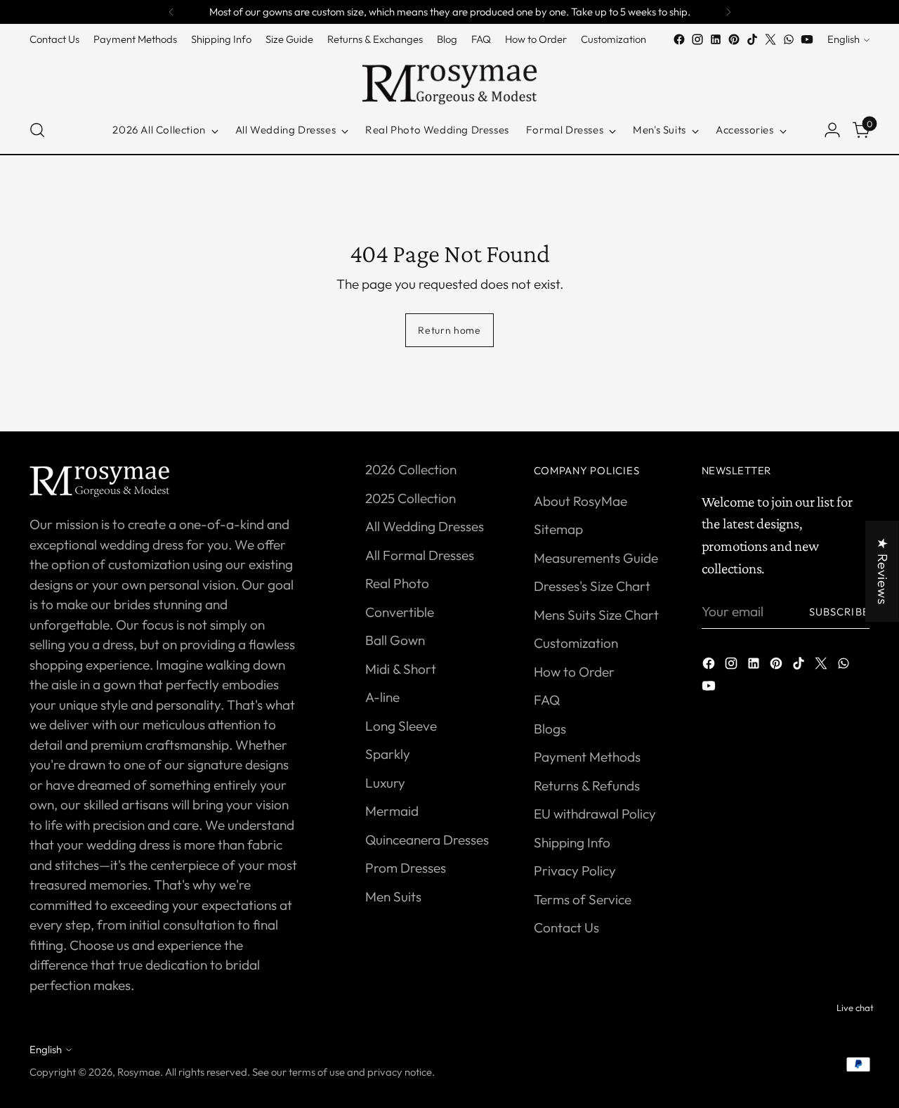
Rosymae (138, 1071)
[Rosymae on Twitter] (770, 39)
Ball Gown (395, 640)
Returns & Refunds (587, 785)
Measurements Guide (596, 557)
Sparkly (387, 753)
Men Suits (393, 896)
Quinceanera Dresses (427, 839)
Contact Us (566, 927)
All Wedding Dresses (424, 526)
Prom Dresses (405, 867)
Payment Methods (587, 756)
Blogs (550, 728)
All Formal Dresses (419, 555)
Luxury (385, 782)
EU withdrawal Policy (595, 813)
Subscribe (839, 611)
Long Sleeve (401, 725)
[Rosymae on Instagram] (697, 39)
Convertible (399, 612)
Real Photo (397, 583)
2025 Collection (410, 498)
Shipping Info (572, 842)
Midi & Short (400, 668)
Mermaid (392, 810)
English (843, 39)
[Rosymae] (449, 77)
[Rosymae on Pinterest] (734, 39)
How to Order (574, 671)
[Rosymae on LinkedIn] (715, 39)
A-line (382, 697)
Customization (576, 642)
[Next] (728, 12)
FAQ (547, 699)
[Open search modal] (37, 130)
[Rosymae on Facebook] (679, 39)
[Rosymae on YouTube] (807, 39)
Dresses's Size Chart (592, 586)
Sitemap (558, 529)
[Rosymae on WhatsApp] (788, 39)
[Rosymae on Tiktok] (752, 39)
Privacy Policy (575, 870)
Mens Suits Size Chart (596, 614)
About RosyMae (580, 501)
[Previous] (171, 12)
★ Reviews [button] (882, 571)
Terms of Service (582, 899)
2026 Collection (411, 469)
